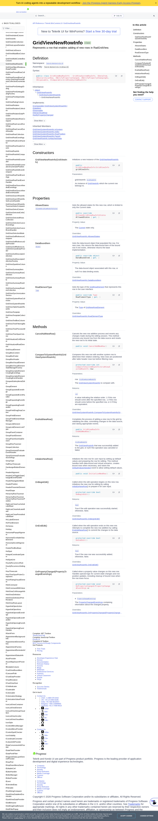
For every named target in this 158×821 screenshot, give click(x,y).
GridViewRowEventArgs (15, 138)
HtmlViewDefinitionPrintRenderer (15, 599)
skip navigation (21, 12)
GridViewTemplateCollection (15, 316)
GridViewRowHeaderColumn (15, 147)
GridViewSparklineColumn (15, 265)
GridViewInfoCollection (14, 42)
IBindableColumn (12, 667)
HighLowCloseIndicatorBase (15, 510)
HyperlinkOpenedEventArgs (15, 614)
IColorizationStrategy (14, 696)
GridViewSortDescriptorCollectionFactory (15, 260)
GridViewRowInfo (12, 151)
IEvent (8, 781)
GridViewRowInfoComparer (15, 155)
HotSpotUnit (10, 560)
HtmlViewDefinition (13, 595)
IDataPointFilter (12, 754)
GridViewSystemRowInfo (15, 304)
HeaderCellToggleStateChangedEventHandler (15, 477)
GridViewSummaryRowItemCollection (15, 289)
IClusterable (10, 690)
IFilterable (9, 788)
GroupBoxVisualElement (15, 362)
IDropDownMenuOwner (15, 765)
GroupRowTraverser (13, 444)
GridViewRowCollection (15, 134)
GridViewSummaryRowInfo (15, 279)
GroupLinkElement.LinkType (15, 428)
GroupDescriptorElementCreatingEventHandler (15, 377)
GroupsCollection (12, 447)
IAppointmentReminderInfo (15, 651)
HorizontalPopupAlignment (15, 533)
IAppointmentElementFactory (15, 643)
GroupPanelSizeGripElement (15, 440)
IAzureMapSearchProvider (15, 663)
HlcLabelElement (12, 520)
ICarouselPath (11, 673)
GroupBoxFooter (12, 356)
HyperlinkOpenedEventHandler (15, 619)
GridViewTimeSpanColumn (15, 335)
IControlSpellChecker (14, 732)
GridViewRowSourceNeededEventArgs (15, 186)
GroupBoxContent (12, 353)
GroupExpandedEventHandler (15, 396)
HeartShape (10, 490)
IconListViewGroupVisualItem (15, 712)
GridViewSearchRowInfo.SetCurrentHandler (15, 200)
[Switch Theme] (154, 15)
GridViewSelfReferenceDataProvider (15, 243)
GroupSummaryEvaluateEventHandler (15, 451)
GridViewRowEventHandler (15, 142)
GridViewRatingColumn (15, 102)
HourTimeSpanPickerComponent (15, 575)
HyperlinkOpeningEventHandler (15, 629)
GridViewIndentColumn (15, 35)
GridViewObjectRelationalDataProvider (15, 68)
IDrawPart (9, 762)
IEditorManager (11, 775)
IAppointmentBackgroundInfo (15, 637)
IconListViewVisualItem (15, 719)
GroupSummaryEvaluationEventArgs (15, 456)
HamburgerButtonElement (15, 468)
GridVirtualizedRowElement (15, 345)
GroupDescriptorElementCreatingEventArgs (15, 372)
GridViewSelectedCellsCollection (15, 213)
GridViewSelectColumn (15, 209)
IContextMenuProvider (14, 729)
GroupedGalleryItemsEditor (15, 382)
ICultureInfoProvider (13, 742)
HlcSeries (9, 526)
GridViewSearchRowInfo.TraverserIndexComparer (15, 205)
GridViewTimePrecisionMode (15, 330)
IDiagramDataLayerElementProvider (15, 758)
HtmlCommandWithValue (15, 588)
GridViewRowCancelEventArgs (15, 125)
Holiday (9, 529)
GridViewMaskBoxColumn (15, 54)
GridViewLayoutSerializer (15, 46)
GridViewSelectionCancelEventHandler (15, 229)
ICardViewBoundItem (14, 670)
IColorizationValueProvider (15, 700)
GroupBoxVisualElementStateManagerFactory (15, 367)
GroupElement (11, 386)
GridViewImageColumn (15, 32)
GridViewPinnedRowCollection (15, 73)
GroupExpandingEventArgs (15, 401)
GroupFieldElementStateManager (15, 420)
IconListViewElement (14, 708)
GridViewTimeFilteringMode (15, 325)
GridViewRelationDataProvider (15, 115)
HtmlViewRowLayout (14, 603)
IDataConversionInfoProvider (15, 746)
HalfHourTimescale (13, 464)
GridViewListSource (13, 50)
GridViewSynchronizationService (15, 294)
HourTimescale (11, 571)
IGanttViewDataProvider (15, 799)
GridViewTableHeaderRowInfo (15, 308)
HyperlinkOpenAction (14, 606)
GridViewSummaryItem (14, 269)
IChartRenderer (12, 680)
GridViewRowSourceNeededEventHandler (15, 191)
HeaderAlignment (12, 472)
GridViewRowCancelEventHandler (15, 130)
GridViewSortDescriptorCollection (15, 255)
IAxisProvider (11, 659)
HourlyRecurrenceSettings (15, 567)
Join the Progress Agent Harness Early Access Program (111, 3)
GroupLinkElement (13, 424)
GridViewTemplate (13, 312)
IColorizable (10, 693)
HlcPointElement (12, 523)
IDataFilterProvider (13, 750)
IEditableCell (11, 768)
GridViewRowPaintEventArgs (15, 176)
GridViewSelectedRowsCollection (15, 219)
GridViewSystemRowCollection (15, 299)
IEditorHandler (11, 772)
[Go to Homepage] (28, 12)
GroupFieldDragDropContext (15, 411)
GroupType (10, 461)
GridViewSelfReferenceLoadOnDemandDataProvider (15, 249)
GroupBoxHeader (12, 359)
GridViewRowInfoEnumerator (15, 160)
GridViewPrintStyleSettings (15, 98)
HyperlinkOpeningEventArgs (15, 624)
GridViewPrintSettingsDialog (15, 87)
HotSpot (9, 551)
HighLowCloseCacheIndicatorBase (15, 505)
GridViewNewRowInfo (14, 64)
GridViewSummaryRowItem (15, 284)
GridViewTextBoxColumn (15, 320)
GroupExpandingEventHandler (15, 406)
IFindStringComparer (14, 791)
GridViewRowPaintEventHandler (15, 181)
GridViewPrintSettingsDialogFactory (15, 93)
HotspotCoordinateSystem (15, 555)
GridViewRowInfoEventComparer (15, 171)
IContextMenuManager (14, 726)
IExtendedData (11, 785)
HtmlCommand (11, 585)
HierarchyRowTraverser (15, 494)
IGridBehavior (11, 803)
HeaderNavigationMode (15, 481)
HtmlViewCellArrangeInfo (15, 591)
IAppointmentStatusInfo (14, 655)
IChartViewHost (12, 683)
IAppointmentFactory (13, 647)
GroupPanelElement (13, 436)
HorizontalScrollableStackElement (15, 539)
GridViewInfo (11, 39)
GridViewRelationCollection (15, 109)
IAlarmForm (10, 633)
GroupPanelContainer (14, 432)
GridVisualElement (13, 350)
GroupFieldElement (13, 415)
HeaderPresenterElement (15, 487)
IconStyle (9, 723)
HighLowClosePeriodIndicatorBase (15, 515)
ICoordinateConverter (14, 739)
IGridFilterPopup (12, 809)
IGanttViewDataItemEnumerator (15, 795)
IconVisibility (10, 735)
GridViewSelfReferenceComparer (15, 237)
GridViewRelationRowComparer (15, 120)
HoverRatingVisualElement (15, 581)
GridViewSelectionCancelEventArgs (15, 224)
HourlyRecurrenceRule (14, 563)
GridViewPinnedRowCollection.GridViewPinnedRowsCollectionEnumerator (15, 80)
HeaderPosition (12, 484)
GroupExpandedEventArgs (15, 391)
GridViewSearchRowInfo (15, 196)
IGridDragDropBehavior (15, 806)
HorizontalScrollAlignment (15, 544)
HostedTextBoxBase (13, 548)
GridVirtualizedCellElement (15, 340)
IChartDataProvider (13, 677)
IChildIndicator (11, 686)
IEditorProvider (11, 778)
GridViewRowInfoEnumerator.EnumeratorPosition (15, 166)
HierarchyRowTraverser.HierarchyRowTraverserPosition (15, 499)
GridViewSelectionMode (15, 233)
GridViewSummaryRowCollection (15, 274)
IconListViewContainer (14, 704)
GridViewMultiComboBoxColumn (15, 60)
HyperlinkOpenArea (13, 609)
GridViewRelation (12, 105)
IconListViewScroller (13, 716)
